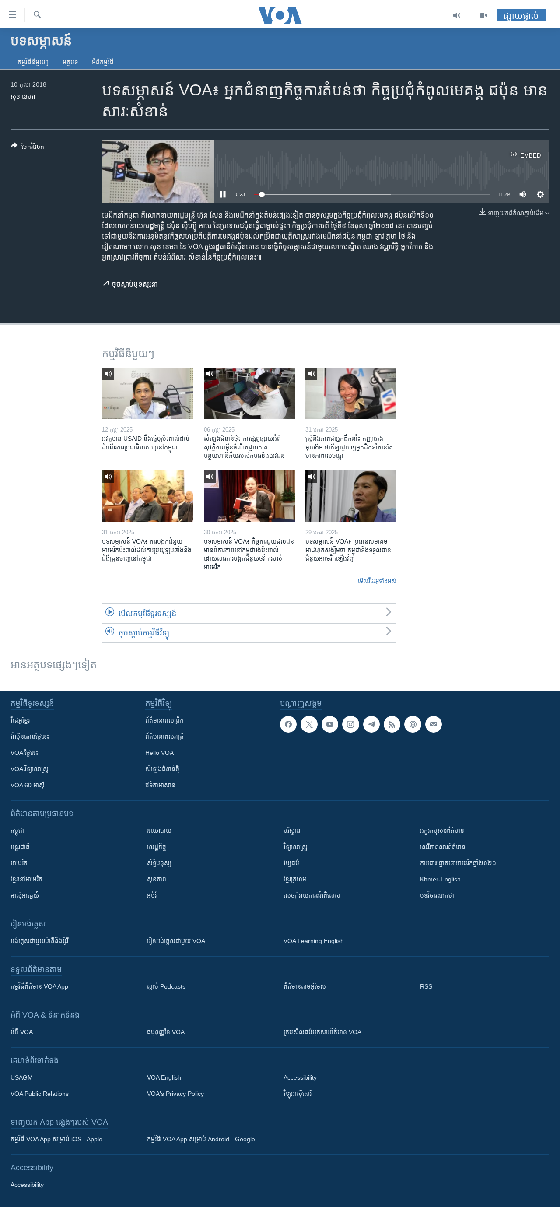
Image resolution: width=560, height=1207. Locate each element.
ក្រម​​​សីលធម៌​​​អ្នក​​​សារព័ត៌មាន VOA (322, 1031)
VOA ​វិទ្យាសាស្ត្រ (29, 768)
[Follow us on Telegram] (371, 724)
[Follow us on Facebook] (288, 724)
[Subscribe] (433, 724)
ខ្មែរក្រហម (295, 879)
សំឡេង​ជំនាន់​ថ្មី (162, 768)
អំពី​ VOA (21, 1031)
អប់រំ (152, 895)
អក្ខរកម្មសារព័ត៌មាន (442, 830)
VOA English (164, 1077)
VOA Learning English (314, 940)
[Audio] (457, 15)
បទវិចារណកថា (437, 895)
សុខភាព (156, 879)
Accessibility (300, 1077)
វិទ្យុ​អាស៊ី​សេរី (298, 1093)
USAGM (21, 1077)
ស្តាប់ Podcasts (166, 986)
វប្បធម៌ (291, 863)
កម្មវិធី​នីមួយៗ (33, 62)
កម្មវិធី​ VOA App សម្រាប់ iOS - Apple (56, 1139)
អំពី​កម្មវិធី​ (103, 62)
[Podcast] (412, 724)
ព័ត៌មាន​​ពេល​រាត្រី (164, 736)
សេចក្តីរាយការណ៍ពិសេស (312, 895)
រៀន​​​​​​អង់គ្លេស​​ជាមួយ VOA (176, 940)
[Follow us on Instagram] (350, 724)
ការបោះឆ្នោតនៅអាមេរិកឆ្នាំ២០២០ (458, 863)
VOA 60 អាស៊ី (27, 785)
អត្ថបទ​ (70, 62)
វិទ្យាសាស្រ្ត (296, 846)
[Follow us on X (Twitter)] (309, 724)
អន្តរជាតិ (20, 846)
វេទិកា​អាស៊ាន (160, 785)
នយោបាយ (159, 830)
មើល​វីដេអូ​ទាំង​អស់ (377, 581)
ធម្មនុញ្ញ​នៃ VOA (166, 1031)
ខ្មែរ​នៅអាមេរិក (26, 879)
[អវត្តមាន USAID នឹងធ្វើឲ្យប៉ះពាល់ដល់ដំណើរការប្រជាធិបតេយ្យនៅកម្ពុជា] (147, 393)
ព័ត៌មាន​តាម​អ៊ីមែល (305, 986)
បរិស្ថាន (292, 830)
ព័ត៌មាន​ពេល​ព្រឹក (164, 720)
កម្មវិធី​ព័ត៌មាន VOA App (39, 986)
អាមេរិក (19, 863)
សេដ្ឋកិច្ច (156, 846)
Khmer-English (440, 879)
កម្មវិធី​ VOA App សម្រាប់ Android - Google (201, 1139)
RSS (426, 986)
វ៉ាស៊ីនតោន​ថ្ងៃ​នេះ (29, 736)
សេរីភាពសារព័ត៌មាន (443, 846)
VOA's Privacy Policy (175, 1093)
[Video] (483, 15)
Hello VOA (159, 752)
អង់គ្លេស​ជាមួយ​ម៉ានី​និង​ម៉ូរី (39, 940)
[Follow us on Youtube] (330, 724)
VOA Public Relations (39, 1093)
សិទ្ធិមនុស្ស (159, 863)
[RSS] (392, 724)
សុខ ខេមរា (22, 96)
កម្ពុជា (17, 830)
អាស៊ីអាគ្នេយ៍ (24, 895)
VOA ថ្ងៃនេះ (24, 752)
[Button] (27, 148)
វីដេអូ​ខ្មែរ (20, 720)
